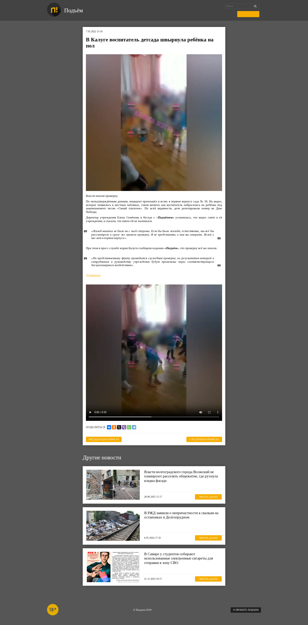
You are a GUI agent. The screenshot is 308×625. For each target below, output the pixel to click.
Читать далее (208, 497)
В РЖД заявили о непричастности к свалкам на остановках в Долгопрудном (181, 515)
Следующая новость (204, 439)
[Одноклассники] (114, 427)
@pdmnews (93, 275)
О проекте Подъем (245, 610)
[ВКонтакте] (109, 427)
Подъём (73, 10)
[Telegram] (134, 427)
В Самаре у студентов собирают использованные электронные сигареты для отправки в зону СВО (178, 558)
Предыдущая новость (104, 439)
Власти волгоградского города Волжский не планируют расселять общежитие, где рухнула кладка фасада (181, 476)
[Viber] (124, 427)
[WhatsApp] (129, 427)
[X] (119, 427)
